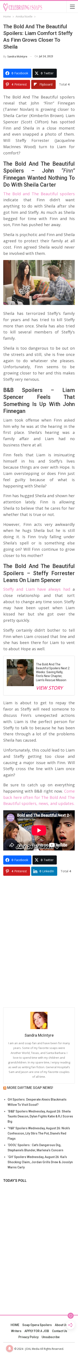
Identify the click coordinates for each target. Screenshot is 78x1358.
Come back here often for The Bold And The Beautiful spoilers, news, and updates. (39, 797)
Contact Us (59, 1331)
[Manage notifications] (9, 1348)
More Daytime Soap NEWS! (30, 1088)
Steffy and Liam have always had (36, 589)
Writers (16, 1331)
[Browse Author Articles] (39, 1020)
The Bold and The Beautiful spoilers (39, 193)
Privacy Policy (28, 1337)
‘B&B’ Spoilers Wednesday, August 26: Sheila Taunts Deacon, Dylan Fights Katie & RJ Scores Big (40, 1116)
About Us (61, 1325)
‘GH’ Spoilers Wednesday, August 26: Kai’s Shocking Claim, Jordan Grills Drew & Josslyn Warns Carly (40, 1162)
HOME (15, 1325)
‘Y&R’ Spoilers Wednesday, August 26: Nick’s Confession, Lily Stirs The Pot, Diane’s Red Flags (39, 1133)
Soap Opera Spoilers (37, 1325)
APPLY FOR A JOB (36, 1331)
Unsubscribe (51, 1337)
